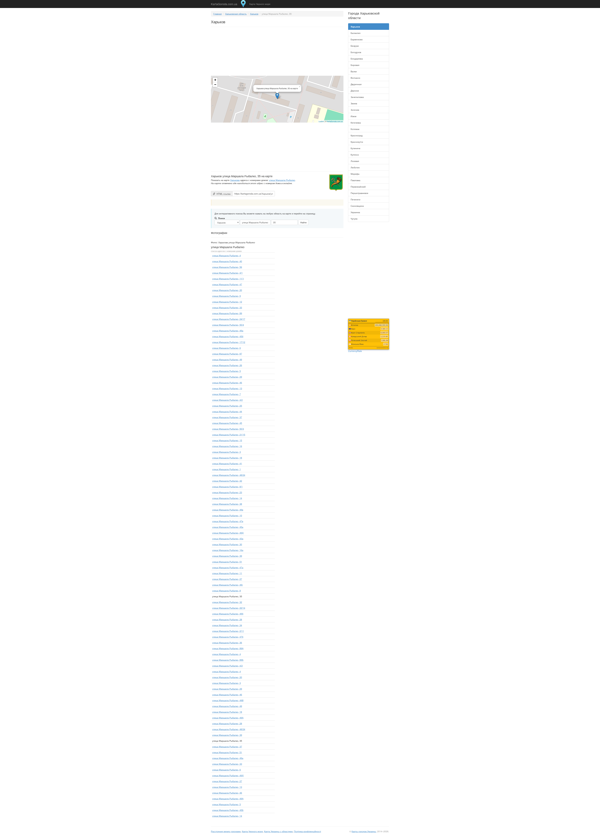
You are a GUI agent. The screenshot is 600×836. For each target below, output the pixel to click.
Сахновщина (357, 205)
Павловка (355, 180)
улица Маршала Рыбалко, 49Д (227, 532)
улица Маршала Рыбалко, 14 (227, 498)
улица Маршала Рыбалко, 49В (227, 700)
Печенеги (355, 199)
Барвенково (357, 39)
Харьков (254, 13)
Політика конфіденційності (307, 831)
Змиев (354, 103)
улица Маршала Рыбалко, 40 (227, 261)
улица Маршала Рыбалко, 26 (227, 365)
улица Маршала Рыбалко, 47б (227, 636)
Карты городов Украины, (364, 831)
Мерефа (355, 173)
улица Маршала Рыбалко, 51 (227, 561)
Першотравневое (359, 193)
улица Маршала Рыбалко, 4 (226, 255)
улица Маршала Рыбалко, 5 (226, 371)
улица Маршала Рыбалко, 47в (227, 521)
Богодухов (356, 52)
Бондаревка (357, 58)
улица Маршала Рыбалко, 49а (227, 330)
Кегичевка (356, 122)
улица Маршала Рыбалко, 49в (227, 509)
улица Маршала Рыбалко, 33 (227, 307)
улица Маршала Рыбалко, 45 (227, 423)
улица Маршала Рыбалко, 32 (227, 602)
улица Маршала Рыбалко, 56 (227, 267)
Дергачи (355, 90)
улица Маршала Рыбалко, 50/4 (228, 324)
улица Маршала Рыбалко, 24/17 (228, 319)
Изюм (353, 116)
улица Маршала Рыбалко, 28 (227, 619)
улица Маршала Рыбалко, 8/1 (227, 486)
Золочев (355, 109)
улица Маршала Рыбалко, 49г (227, 584)
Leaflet (321, 121)
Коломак (355, 129)
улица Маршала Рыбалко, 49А (227, 717)
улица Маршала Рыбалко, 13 (227, 388)
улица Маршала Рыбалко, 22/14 (228, 607)
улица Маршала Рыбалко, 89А (227, 648)
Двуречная (356, 84)
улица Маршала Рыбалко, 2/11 (228, 631)
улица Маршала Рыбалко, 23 (227, 492)
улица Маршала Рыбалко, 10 (227, 515)
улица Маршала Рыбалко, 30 (227, 544)
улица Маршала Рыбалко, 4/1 (227, 272)
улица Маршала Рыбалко (282, 180)
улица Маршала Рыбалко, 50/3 (228, 428)
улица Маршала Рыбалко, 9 (226, 295)
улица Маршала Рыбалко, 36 (227, 642)
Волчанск (355, 77)
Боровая (355, 65)
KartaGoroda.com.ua (224, 3)
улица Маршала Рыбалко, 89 (227, 313)
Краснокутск (357, 141)
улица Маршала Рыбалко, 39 (227, 555)
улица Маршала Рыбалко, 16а (227, 550)
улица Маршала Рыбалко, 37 (227, 417)
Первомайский (358, 186)
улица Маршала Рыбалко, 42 (227, 480)
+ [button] (215, 80)
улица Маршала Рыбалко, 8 (226, 590)
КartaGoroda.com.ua (335, 121)
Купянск (355, 154)
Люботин (355, 167)
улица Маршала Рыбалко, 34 (227, 625)
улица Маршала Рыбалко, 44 (227, 411)
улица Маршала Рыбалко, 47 (227, 284)
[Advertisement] (277, 52)
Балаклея (355, 33)
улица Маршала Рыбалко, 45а (227, 527)
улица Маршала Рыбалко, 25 (227, 405)
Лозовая (355, 161)
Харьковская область (236, 13)
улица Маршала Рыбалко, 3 (226, 451)
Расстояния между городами (226, 831)
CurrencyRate (355, 351)
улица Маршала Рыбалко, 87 (227, 353)
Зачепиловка (357, 97)
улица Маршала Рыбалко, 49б (227, 613)
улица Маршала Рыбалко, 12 (227, 301)
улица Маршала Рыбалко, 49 (227, 359)
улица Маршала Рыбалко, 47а (227, 567)
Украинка (355, 212)
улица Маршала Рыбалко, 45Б (227, 810)
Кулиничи (355, 148)
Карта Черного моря (259, 3)
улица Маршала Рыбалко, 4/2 (227, 399)
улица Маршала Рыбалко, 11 (227, 573)
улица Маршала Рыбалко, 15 (227, 440)
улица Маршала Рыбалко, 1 (226, 469)
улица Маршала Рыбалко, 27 (227, 579)
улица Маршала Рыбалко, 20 (227, 290)
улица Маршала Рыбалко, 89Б (227, 659)
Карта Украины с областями (278, 831)
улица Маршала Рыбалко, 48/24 (228, 475)
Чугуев (354, 218)
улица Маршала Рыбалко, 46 (227, 382)
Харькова (235, 180)
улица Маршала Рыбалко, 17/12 (228, 342)
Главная (217, 13)
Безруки (355, 45)
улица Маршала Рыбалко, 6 (226, 347)
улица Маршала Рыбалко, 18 (227, 457)
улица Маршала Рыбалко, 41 (227, 463)
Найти (303, 222)
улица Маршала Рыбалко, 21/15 (228, 434)
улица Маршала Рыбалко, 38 (227, 503)
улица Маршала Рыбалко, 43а (227, 538)
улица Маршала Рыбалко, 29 (227, 376)
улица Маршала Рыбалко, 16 (227, 446)
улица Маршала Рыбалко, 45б (227, 336)
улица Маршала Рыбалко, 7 (226, 394)
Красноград (356, 135)
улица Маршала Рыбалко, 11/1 (228, 278)
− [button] (215, 85)
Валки (354, 71)
